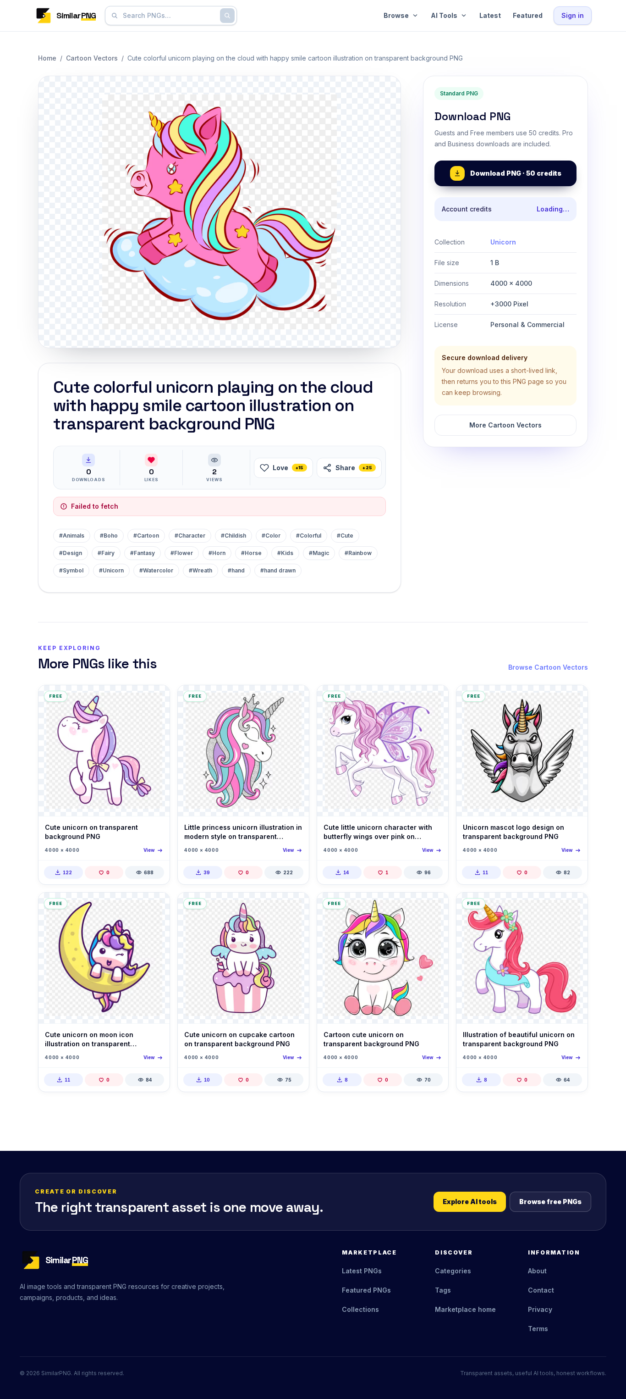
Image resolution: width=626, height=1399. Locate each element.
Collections (360, 1309)
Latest (490, 15)
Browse (396, 15)
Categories (453, 1271)
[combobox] (169, 15)
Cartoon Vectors (92, 58)
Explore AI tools (470, 1201)
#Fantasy (142, 553)
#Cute (345, 535)
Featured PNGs (366, 1290)
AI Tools (444, 15)
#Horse (251, 553)
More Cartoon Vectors (505, 425)
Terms (538, 1328)
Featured (528, 15)
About (537, 1271)
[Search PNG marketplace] (227, 15)
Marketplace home (465, 1309)
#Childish (233, 535)
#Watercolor (156, 570)
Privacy (540, 1309)
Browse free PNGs (550, 1201)
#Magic (319, 553)
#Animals (71, 535)
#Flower (181, 553)
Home (47, 58)
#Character (190, 535)
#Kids (285, 553)
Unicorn (503, 242)
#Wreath (200, 570)
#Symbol (71, 570)
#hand (236, 570)
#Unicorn (111, 570)
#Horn (217, 553)
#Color (271, 535)
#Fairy (106, 553)
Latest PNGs (362, 1271)
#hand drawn (278, 570)
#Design (70, 553)
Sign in (572, 15)
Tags (443, 1290)
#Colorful (308, 535)
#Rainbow (358, 553)
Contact (541, 1290)
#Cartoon (146, 535)
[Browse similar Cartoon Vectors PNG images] (155, 700)
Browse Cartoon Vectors (548, 667)
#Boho (109, 535)
